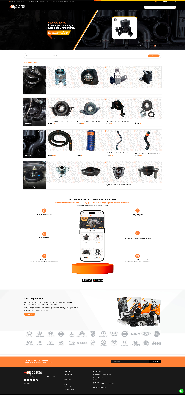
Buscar (153, 55)
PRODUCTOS (35, 7)
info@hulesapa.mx (96, 379)
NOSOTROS (57, 7)
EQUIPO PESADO (50, 7)
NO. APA (51, 91)
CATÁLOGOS (42, 7)
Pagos (65, 381)
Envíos (65, 384)
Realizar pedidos (67, 379)
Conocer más (29, 314)
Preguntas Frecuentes (68, 376)
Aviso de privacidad (68, 386)
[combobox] (38, 55)
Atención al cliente (68, 374)
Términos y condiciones (69, 389)
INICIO (29, 7)
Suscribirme (155, 361)
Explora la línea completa (59, 37)
